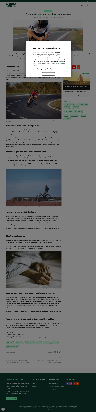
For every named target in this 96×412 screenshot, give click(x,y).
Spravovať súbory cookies (48, 73)
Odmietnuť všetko (42, 69)
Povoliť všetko (55, 69)
